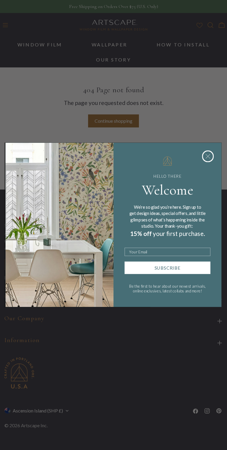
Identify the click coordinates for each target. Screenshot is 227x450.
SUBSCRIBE (168, 268)
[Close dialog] (208, 156)
